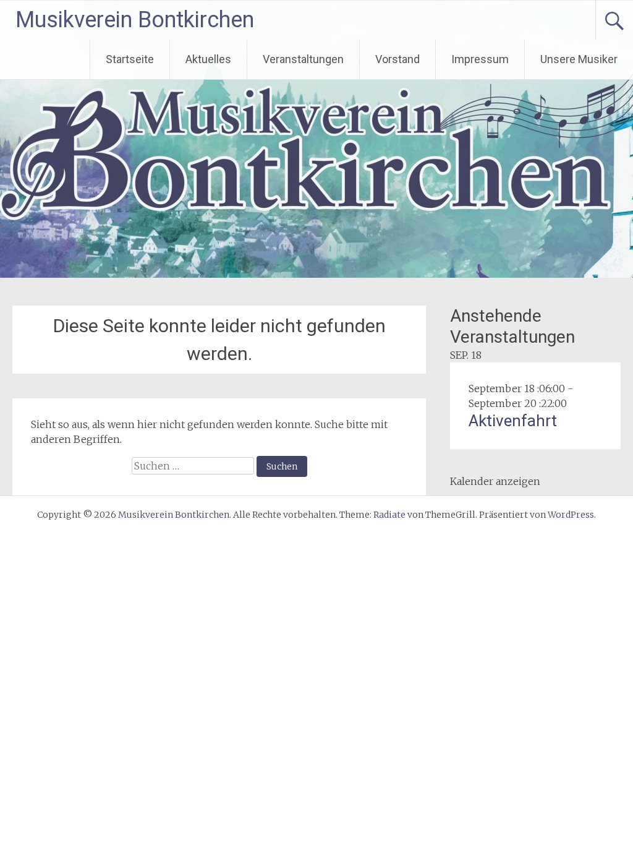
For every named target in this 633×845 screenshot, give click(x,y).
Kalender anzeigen (495, 481)
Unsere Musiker (579, 59)
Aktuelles (208, 59)
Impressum (480, 59)
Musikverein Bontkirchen (134, 20)
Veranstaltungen (303, 59)
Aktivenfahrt (513, 420)
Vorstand (397, 59)
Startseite (130, 59)
